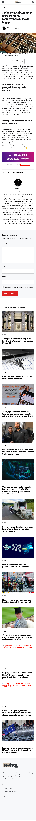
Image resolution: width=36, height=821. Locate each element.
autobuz (9, 172)
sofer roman (19, 172)
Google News (25, 165)
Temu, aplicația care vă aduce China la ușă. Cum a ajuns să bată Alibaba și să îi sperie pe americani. (17, 414)
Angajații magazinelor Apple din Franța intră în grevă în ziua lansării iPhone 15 (17, 341)
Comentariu (6, 243)
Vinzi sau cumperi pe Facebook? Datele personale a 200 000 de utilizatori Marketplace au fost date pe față (16, 490)
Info (3, 785)
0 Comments (22, 29)
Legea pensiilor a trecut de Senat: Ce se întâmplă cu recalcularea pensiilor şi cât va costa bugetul (17, 675)
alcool (4, 172)
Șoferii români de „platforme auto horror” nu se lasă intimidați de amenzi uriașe (17, 529)
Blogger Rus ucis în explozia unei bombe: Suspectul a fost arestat (16, 600)
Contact (4, 796)
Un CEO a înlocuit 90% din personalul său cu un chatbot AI (16, 565)
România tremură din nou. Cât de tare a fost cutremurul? (17, 377)
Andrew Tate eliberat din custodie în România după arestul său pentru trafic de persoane (18, 451)
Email (4, 276)
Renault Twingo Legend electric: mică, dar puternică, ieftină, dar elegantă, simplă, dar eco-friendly (17, 712)
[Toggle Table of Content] (21, 61)
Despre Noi (5, 794)
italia (14, 172)
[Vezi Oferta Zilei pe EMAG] (18, 157)
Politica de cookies (8, 788)
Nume (4, 266)
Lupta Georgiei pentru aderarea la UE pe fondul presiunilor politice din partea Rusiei (17, 750)
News (3, 7)
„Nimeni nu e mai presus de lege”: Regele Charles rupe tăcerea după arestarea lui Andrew (17, 637)
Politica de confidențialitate (10, 791)
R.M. (8, 27)
